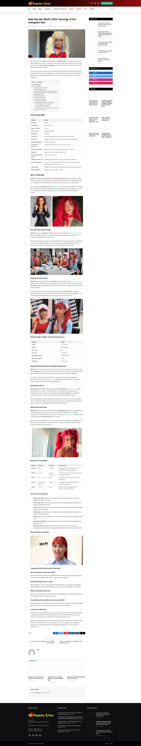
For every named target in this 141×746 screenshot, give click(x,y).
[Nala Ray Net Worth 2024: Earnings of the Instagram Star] (56, 43)
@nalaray (40, 473)
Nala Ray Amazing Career (40, 89)
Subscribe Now (106, 3)
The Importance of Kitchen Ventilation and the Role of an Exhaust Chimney (105, 25)
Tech (85, 9)
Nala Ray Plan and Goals (40, 95)
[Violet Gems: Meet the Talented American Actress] (76, 669)
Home (34, 9)
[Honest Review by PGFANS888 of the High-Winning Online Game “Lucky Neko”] (107, 128)
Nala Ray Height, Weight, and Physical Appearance (46, 91)
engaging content (50, 379)
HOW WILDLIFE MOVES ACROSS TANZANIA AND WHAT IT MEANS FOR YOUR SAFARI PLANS (105, 34)
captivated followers (76, 281)
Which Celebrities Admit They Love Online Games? (105, 51)
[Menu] (29, 9)
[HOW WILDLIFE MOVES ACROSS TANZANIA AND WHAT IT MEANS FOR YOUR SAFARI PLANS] (93, 33)
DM (33, 26)
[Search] (112, 9)
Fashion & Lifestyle (60, 9)
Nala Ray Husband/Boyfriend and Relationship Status (46, 92)
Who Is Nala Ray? (36, 86)
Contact (111, 743)
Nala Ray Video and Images (41, 100)
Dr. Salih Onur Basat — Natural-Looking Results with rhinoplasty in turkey (105, 44)
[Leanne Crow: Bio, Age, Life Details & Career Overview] (37, 669)
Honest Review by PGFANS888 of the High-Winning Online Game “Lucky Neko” (107, 135)
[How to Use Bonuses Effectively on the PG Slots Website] (93, 59)
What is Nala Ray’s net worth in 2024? (44, 103)
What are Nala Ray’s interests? (43, 106)
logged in (38, 692)
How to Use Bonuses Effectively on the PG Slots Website (104, 60)
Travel (92, 9)
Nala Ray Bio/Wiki (36, 84)
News (40, 9)
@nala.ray (40, 468)
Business (48, 9)
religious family (75, 233)
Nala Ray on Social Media (40, 97)
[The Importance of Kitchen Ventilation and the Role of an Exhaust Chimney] (93, 24)
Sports (78, 9)
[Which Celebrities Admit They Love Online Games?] (93, 52)
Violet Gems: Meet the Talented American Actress (76, 677)
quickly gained (56, 186)
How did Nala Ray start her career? (44, 105)
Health (71, 9)
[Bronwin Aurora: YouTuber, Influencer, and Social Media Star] (57, 669)
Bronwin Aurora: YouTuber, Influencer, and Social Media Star (55, 678)
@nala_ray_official (42, 477)
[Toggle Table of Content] (56, 82)
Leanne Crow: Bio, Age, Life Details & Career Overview (36, 677)
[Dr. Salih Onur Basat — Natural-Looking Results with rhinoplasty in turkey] (93, 43)
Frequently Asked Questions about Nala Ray (44, 102)
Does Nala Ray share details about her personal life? (47, 108)
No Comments (61, 26)
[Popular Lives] (39, 3)
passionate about (69, 414)
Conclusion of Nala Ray (40, 109)
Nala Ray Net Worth (39, 94)
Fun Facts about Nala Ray (40, 99)
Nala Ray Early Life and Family (41, 87)
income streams (73, 389)
